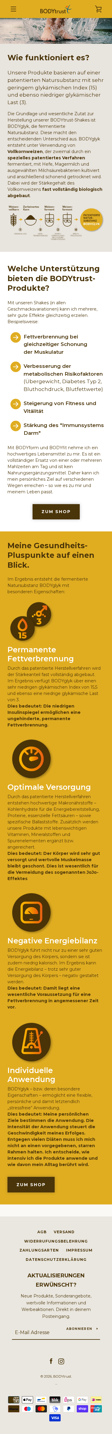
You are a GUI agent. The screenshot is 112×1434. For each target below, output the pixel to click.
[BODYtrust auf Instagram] (61, 1361)
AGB (42, 1232)
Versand (64, 1232)
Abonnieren (79, 1329)
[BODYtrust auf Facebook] (51, 1361)
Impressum (79, 1250)
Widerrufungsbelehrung (56, 1241)
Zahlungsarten (39, 1250)
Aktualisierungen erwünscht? (56, 1280)
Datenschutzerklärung (56, 1259)
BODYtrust (62, 1376)
